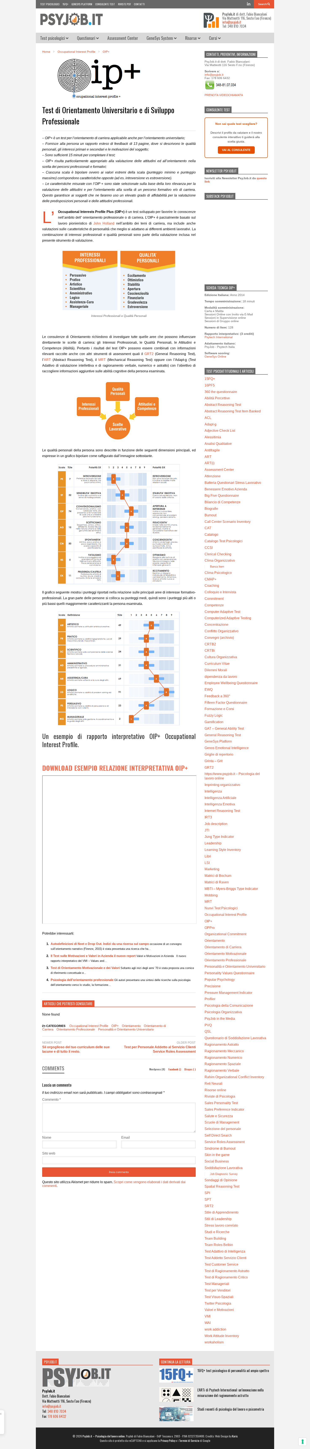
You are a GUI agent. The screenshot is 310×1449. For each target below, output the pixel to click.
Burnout (210, 515)
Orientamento (131, 1026)
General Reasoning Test (223, 735)
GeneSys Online (215, 356)
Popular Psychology (220, 979)
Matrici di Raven (217, 882)
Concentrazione (216, 624)
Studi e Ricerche (217, 1232)
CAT (208, 528)
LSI (207, 863)
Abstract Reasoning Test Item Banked (233, 411)
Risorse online (215, 1090)
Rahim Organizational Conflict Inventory (234, 1077)
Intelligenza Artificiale (220, 798)
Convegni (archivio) (219, 637)
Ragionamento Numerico (223, 1057)
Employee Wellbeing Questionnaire (231, 683)
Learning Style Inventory (223, 850)
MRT (102, 360)
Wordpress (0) (157, 1069)
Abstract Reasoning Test (223, 404)
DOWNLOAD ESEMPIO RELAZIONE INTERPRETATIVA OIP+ (115, 768)
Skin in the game (217, 1155)
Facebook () (175, 1069)
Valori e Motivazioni (219, 1310)
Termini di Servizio (189, 1440)
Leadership (213, 843)
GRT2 (149, 354)
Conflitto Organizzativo (222, 631)
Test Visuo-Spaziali (219, 1297)
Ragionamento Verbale (222, 1070)
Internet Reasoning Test (222, 811)
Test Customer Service (221, 1264)
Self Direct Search (218, 1135)
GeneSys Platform (81, 4)
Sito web (48, 1153)
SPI (207, 1193)
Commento (51, 1099)
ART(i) (209, 463)
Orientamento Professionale (76, 1029)
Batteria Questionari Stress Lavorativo (233, 482)
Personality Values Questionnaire (230, 973)
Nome (46, 1137)
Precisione (213, 986)
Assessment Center (122, 38)
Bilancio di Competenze (222, 502)
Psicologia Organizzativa (223, 1012)
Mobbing (211, 895)
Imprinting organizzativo (222, 785)
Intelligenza (213, 791)
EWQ (209, 689)
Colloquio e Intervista (220, 592)
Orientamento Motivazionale (226, 953)
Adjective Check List (220, 430)
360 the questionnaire (221, 392)
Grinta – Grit (213, 761)
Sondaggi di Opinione (221, 1180)
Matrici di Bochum (218, 875)
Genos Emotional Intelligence (227, 748)
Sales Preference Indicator (224, 1109)
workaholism (214, 1342)
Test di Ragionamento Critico (226, 1277)
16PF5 (210, 385)
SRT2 (209, 1206)
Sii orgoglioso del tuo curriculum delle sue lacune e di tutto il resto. (76, 1049)
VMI (207, 1316)
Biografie (211, 508)
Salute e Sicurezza (219, 1116)
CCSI (209, 547)
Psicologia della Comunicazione (229, 1005)
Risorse (191, 38)
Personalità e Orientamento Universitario (126, 1029)
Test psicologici (49, 4)
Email (125, 1137)
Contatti (139, 4)
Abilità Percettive (217, 398)
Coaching (212, 585)
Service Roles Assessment (225, 1142)
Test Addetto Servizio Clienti (226, 1258)
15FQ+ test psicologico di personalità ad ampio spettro (233, 1370)
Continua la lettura (175, 1361)
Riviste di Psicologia (220, 1096)
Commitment (214, 598)
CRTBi (210, 650)
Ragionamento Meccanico (224, 1051)
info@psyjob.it (231, 22)
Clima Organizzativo (220, 560)
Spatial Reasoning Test (222, 1186)
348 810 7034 (56, 1411)
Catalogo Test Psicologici (224, 541)
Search (262, 4)
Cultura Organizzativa (221, 657)
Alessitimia (213, 437)
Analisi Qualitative (218, 443)
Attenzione (213, 476)
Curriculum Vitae (217, 663)
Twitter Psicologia (218, 1303)
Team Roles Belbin (219, 1245)
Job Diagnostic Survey (224, 1174)
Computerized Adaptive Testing (228, 618)
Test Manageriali (217, 1284)
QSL (208, 1031)
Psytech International (219, 337)
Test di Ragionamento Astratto (227, 1271)
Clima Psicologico (218, 572)
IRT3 (208, 817)
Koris (235, 1436)
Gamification (214, 722)
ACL (208, 418)
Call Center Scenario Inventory (228, 521)
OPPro (210, 928)
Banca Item (217, 566)
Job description (216, 824)
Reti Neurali (213, 1083)
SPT (208, 1199)
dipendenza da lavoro (221, 676)
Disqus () (190, 1069)
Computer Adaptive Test (222, 612)
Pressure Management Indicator (228, 992)
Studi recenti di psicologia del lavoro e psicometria (230, 1409)
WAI (208, 1323)
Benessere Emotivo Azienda (226, 489)
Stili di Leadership (218, 1219)
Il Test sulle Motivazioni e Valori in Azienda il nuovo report (93, 956)
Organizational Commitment (225, 934)
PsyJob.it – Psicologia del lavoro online (103, 1436)
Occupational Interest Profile (88, 1026)
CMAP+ (210, 579)
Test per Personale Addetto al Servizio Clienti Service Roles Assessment (160, 1049)
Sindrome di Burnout (220, 1148)
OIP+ (115, 1026)
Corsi (213, 38)
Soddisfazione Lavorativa (224, 1168)
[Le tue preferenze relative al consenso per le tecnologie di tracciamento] (303, 1442)
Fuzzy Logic (214, 715)
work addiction (215, 1329)
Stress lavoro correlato (221, 1225)
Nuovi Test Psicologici (221, 908)
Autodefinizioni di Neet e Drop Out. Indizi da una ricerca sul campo (100, 944)
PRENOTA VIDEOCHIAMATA (224, 95)
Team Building (215, 1238)
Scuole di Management (222, 1122)
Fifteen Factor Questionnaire (226, 702)
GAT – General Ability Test (224, 728)
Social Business (217, 1161)
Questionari (86, 38)
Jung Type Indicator (219, 836)
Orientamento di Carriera (223, 947)
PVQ (208, 1025)
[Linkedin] (248, 4)
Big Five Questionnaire (222, 495)
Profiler (210, 999)
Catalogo (211, 534)
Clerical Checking (218, 554)
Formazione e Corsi (219, 709)
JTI (207, 830)
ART (47, 360)
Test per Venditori (217, 1290)
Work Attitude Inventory (222, 1336)
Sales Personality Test (221, 1103)
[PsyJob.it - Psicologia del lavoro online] (71, 20)
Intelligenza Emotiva (220, 804)
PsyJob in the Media (220, 1018)
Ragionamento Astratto (222, 1044)
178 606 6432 (57, 1416)
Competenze (214, 605)
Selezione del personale (223, 1129)
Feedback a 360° (217, 696)
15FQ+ (65, 4)
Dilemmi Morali (216, 670)
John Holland (103, 223)
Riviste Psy (124, 4)
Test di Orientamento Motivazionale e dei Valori (85, 968)
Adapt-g (210, 424)
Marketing (212, 869)
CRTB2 (210, 644)
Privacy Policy (167, 1440)
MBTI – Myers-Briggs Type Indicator (231, 889)
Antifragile (212, 450)
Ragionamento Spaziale (223, 1064)
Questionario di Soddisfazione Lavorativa (235, 1038)
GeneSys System (160, 38)
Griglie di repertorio (219, 754)
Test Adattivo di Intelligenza (225, 1251)
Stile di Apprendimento (222, 1212)
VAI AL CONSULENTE (236, 150)
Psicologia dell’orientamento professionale (82, 980)
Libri (208, 856)
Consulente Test (105, 4)
